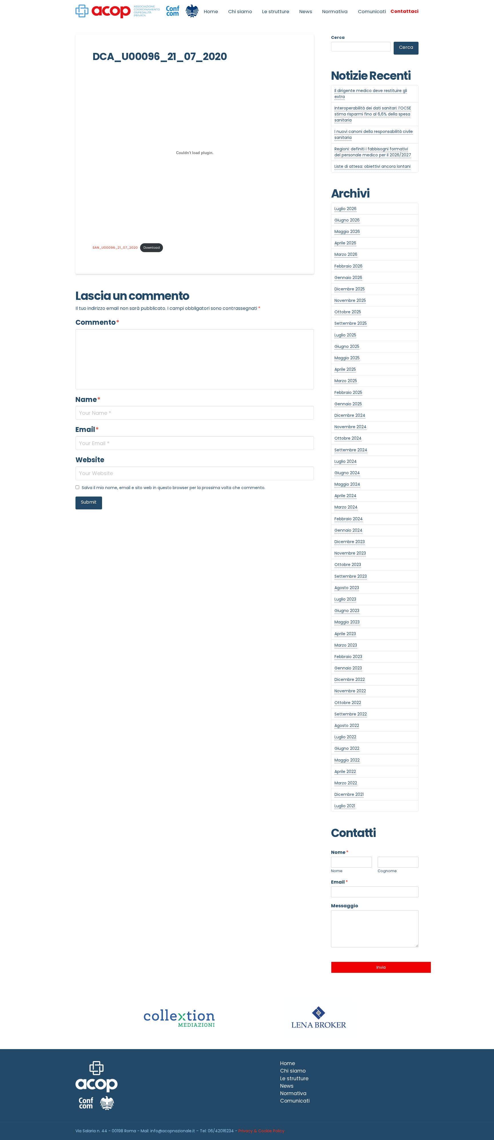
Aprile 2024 (345, 496)
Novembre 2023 (350, 553)
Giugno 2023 (346, 610)
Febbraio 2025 (348, 392)
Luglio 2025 (345, 335)
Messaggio (344, 906)
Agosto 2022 (346, 725)
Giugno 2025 (346, 346)
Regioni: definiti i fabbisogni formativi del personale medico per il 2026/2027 (372, 152)
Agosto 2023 (346, 588)
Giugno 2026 (347, 220)
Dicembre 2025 (349, 289)
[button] (405, 11)
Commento (97, 322)
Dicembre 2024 (349, 415)
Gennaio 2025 (348, 404)
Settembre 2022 (350, 714)
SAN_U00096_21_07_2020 (115, 247)
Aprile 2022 (345, 771)
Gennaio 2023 (348, 668)
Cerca (337, 37)
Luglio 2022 (345, 737)
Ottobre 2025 (347, 312)
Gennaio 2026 (348, 277)
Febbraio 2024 (348, 519)
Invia (381, 967)
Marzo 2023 (345, 645)
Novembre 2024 (350, 427)
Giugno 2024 (347, 473)
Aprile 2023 (345, 634)
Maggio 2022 (347, 760)
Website (89, 460)
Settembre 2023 (350, 576)
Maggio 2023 (347, 622)
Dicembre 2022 (349, 679)
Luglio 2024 (345, 461)
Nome (339, 853)
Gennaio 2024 (348, 530)
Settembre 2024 (350, 450)
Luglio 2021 (344, 806)
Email (87, 429)
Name (88, 399)
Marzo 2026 (345, 254)
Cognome (387, 871)
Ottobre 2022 (347, 702)
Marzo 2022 (345, 783)
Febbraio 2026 (348, 266)
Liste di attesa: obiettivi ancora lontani (372, 166)
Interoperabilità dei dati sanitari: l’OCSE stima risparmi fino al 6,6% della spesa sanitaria (372, 114)
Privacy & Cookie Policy (261, 1131)
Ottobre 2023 (347, 564)
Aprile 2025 (345, 369)
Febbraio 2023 (348, 656)
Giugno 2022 (346, 748)
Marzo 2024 (346, 507)
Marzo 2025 (345, 381)
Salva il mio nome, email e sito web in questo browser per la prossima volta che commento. (173, 488)
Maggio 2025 (347, 358)
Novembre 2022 (350, 691)
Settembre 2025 (350, 323)
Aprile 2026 (345, 243)
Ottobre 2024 (348, 438)
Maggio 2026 (347, 231)
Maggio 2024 (347, 484)
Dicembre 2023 (349, 542)
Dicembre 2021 (349, 794)
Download (152, 247)
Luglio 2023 (345, 599)
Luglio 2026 (345, 209)
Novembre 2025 (350, 300)
